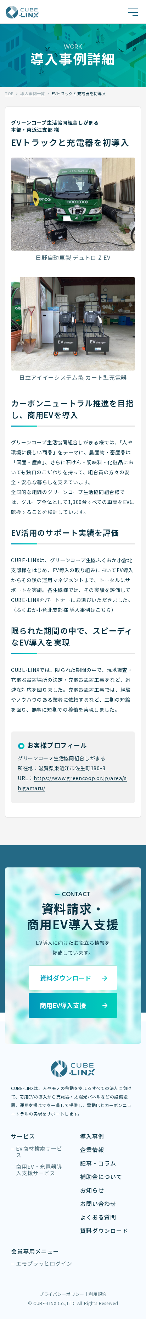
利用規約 (98, 1294)
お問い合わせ (98, 1204)
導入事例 (92, 1136)
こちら (103, 609)
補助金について (101, 1177)
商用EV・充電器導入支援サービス (39, 1169)
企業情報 (92, 1150)
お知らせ (92, 1190)
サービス (23, 1136)
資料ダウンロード (104, 1231)
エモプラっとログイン (44, 1263)
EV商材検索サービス (39, 1151)
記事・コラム (98, 1163)
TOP (9, 93)
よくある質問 (98, 1217)
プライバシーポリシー (61, 1294)
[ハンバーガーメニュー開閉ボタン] (133, 12)
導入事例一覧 (32, 93)
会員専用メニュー (35, 1251)
